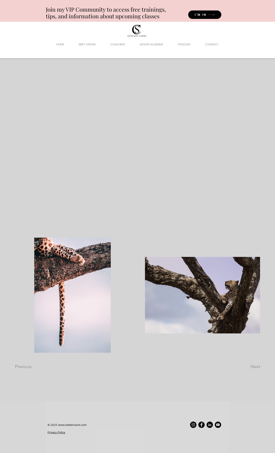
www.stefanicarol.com (72, 425)
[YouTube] (218, 425)
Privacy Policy (56, 432)
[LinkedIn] (210, 425)
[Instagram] (193, 425)
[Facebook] (201, 425)
